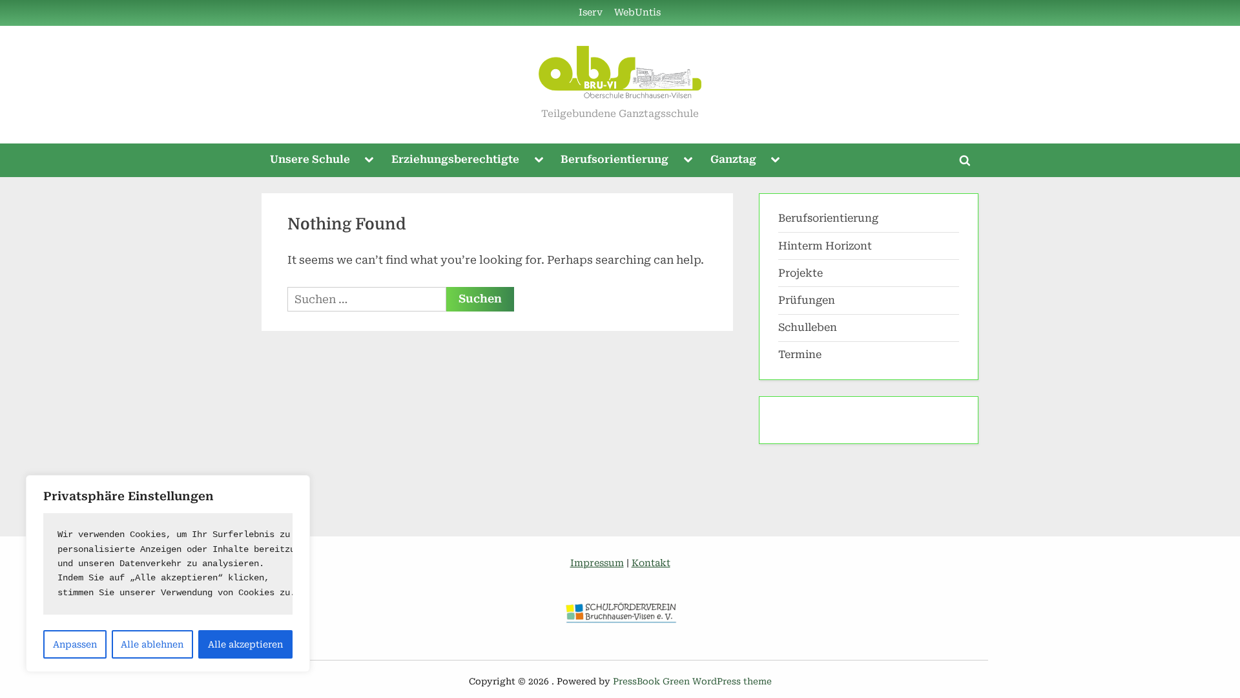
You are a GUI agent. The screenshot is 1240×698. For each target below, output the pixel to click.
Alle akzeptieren (245, 644)
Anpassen (75, 644)
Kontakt (651, 563)
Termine (800, 354)
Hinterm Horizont (825, 246)
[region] (168, 573)
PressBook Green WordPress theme (692, 681)
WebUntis (637, 12)
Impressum (597, 563)
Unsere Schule (310, 159)
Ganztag (733, 159)
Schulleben (807, 327)
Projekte (800, 273)
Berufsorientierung (614, 159)
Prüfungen (806, 300)
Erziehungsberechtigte (455, 159)
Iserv (591, 12)
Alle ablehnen (152, 644)
